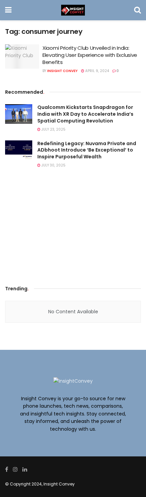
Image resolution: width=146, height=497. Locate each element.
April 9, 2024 (96, 70)
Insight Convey (62, 70)
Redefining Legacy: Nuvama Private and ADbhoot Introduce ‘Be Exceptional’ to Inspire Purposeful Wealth (86, 150)
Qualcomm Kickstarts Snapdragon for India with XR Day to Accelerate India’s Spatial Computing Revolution (85, 114)
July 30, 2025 (53, 165)
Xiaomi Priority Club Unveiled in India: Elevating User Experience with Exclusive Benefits (89, 55)
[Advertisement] (73, 228)
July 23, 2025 (53, 129)
